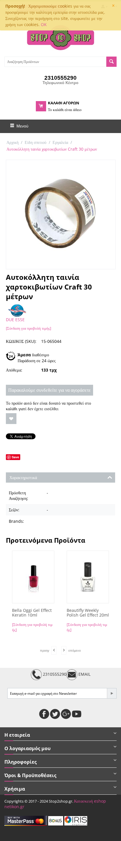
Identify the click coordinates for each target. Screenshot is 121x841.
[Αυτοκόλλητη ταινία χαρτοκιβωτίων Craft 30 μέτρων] (60, 214)
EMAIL (83, 674)
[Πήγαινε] (111, 693)
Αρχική (12, 142)
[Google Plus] (65, 714)
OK (44, 24)
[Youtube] (76, 714)
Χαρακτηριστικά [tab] (23, 477)
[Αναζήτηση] (111, 62)
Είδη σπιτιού (35, 142)
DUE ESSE (15, 319)
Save (15, 457)
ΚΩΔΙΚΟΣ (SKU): (21, 341)
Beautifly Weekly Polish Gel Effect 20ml (54, 613)
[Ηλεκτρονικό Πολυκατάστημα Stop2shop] (60, 37)
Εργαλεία (60, 142)
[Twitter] (55, 714)
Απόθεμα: (14, 370)
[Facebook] (44, 714)
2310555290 (54, 674)
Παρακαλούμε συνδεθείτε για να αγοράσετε (49, 390)
